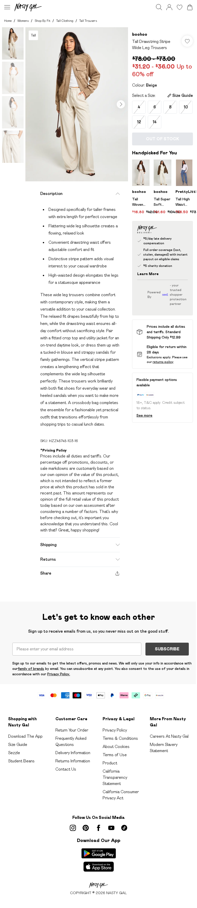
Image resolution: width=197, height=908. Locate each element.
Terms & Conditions (120, 738)
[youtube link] (111, 828)
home (8, 20)
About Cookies (116, 746)
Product (110, 763)
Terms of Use (115, 755)
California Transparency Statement (115, 777)
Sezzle (14, 753)
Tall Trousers (88, 20)
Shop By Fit (42, 20)
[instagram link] (73, 828)
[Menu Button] (7, 7)
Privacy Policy (115, 730)
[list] (76, 104)
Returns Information (72, 761)
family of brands (31, 669)
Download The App (25, 736)
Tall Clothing (64, 20)
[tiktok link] (124, 828)
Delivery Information (72, 753)
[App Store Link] (98, 860)
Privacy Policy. (58, 674)
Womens (23, 20)
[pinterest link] (86, 828)
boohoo (139, 34)
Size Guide (17, 744)
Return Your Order (71, 730)
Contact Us (65, 769)
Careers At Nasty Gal (169, 736)
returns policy (163, 361)
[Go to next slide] (121, 104)
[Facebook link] (98, 828)
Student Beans (21, 761)
